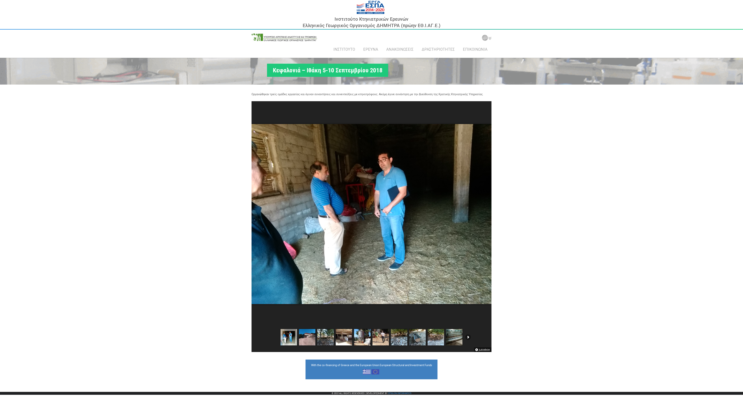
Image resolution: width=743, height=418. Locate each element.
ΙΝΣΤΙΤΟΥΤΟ (344, 49)
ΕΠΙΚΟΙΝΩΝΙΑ (475, 49)
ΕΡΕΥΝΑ (370, 49)
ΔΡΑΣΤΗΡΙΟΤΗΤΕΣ (438, 49)
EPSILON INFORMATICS (399, 393)
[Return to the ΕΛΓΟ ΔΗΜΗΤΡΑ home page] (284, 37)
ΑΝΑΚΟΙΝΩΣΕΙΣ (399, 49)
